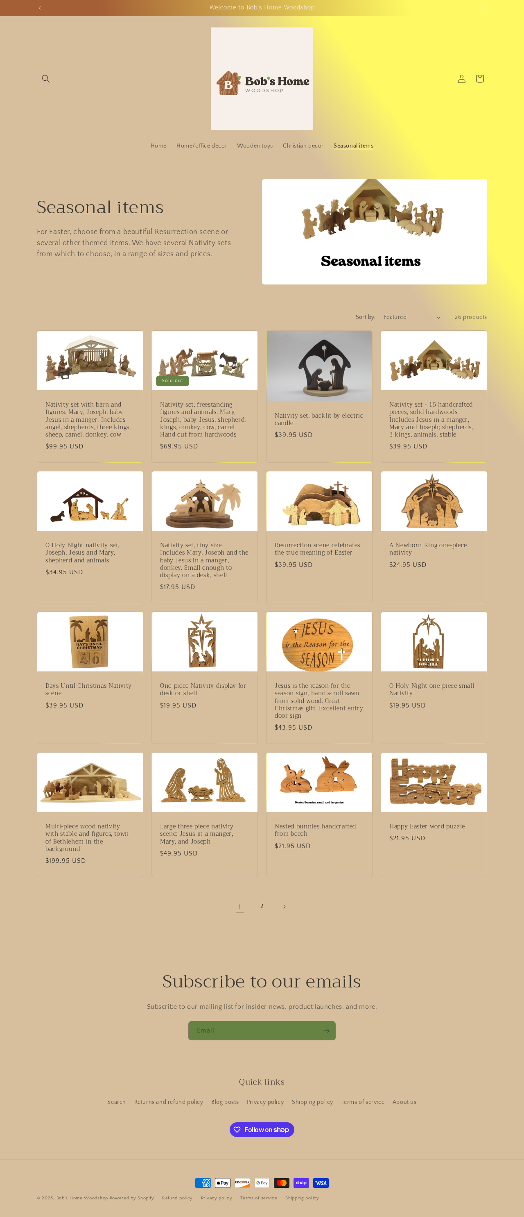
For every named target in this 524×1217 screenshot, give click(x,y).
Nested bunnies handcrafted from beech (315, 830)
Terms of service (363, 1102)
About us (405, 1102)
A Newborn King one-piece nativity (428, 549)
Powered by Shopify (132, 1198)
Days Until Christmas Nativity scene (88, 689)
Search (116, 1102)
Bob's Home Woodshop (82, 1198)
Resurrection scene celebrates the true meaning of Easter (317, 549)
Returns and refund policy (168, 1102)
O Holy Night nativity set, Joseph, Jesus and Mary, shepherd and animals (82, 553)
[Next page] (284, 907)
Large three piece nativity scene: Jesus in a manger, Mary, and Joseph (197, 834)
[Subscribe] (326, 1030)
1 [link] (240, 906)
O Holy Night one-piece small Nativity (431, 689)
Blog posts (225, 1102)
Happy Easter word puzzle (427, 826)
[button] (46, 79)
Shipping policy (312, 1102)
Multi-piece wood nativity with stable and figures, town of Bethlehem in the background (87, 838)
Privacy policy (265, 1102)
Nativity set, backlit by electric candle (319, 419)
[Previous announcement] (40, 8)
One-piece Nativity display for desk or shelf (203, 689)
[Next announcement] (484, 8)
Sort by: (366, 317)
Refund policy (177, 1197)
